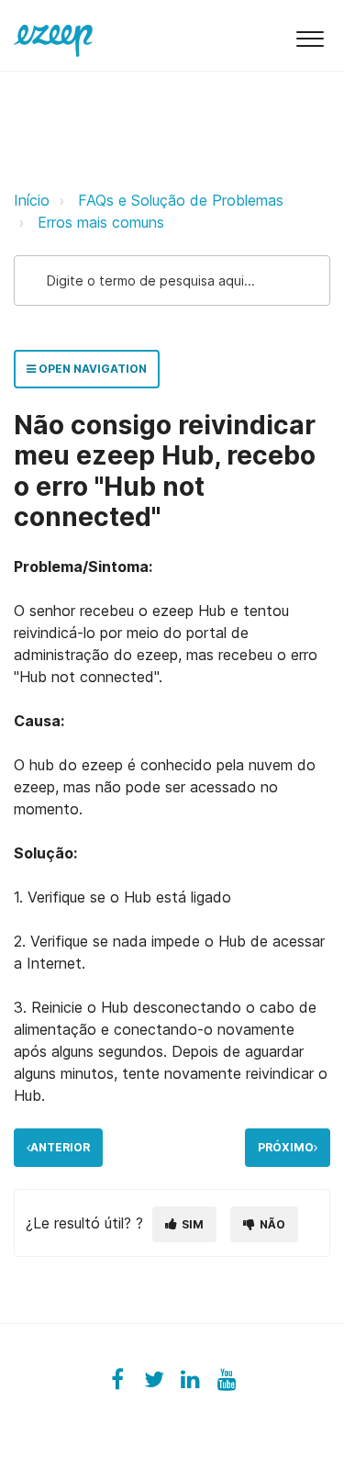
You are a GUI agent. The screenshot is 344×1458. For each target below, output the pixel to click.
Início (32, 200)
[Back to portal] (53, 35)
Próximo (286, 1147)
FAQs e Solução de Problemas (180, 200)
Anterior (60, 1147)
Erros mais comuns (101, 222)
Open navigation (91, 369)
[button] (309, 35)
